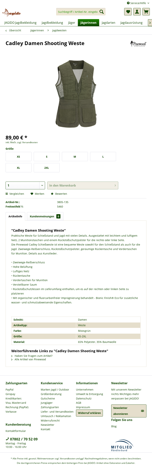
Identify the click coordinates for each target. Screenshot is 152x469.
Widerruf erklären (89, 413)
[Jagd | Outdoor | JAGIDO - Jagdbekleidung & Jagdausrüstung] (11, 12)
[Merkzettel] (128, 11)
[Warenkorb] (146, 11)
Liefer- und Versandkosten (57, 411)
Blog (114, 426)
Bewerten (60, 193)
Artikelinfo (15, 216)
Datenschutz (84, 398)
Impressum (83, 407)
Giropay (10, 394)
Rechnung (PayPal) (17, 407)
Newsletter (47, 425)
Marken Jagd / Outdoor (55, 389)
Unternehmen (84, 389)
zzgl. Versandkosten (27, 142)
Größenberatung (51, 394)
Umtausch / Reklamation (56, 416)
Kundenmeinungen (44, 216)
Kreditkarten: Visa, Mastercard (16, 401)
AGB (78, 402)
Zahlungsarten (50, 407)
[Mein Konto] (137, 11)
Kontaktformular (16, 431)
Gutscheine (48, 398)
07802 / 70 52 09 (23, 439)
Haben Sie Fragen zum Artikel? (33, 356)
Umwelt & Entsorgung (89, 394)
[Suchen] (101, 11)
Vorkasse (11, 411)
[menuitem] (81, 13)
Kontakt (45, 429)
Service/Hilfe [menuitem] (138, 3)
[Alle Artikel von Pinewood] (138, 46)
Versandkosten (67, 458)
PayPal (10, 389)
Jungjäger (47, 402)
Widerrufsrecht (50, 420)
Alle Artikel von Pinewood (30, 359)
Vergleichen (16, 193)
